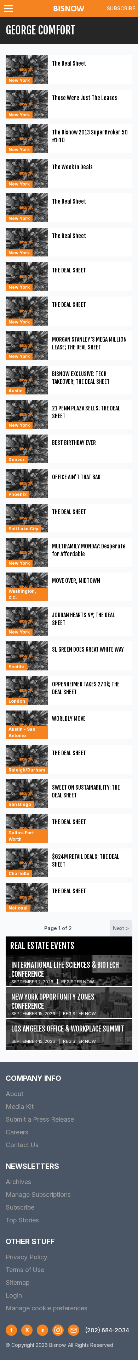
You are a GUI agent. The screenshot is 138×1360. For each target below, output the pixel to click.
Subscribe (121, 8)
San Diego (19, 804)
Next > (121, 928)
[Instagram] (58, 1330)
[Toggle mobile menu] (10, 8)
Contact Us (22, 1145)
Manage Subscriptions (38, 1194)
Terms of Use (25, 1269)
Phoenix (17, 494)
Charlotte (18, 873)
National (18, 908)
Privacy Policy (26, 1257)
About (14, 1094)
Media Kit (20, 1106)
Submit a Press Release (40, 1119)
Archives (18, 1181)
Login (14, 1295)
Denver (16, 459)
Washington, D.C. (22, 594)
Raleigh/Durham (26, 770)
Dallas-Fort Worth (21, 836)
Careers (17, 1132)
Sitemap (17, 1282)
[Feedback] (73, 1330)
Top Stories (22, 1220)
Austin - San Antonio (21, 732)
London (16, 701)
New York (19, 80)
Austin (15, 390)
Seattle (16, 666)
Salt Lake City (23, 528)
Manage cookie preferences (46, 1308)
